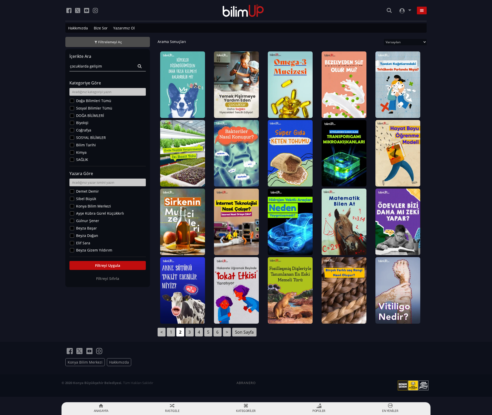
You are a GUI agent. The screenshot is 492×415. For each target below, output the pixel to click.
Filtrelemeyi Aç (110, 42)
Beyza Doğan (87, 235)
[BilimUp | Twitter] (77, 10)
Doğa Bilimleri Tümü (93, 100)
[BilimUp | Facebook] (69, 10)
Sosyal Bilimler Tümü (94, 108)
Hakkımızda (78, 28)
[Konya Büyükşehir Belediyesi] (414, 385)
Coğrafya (83, 130)
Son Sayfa (244, 332)
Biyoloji (82, 122)
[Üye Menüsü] (405, 10)
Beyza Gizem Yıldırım (94, 250)
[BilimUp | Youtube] (86, 10)
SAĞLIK (82, 159)
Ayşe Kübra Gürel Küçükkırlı (100, 213)
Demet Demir (87, 191)
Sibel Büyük (86, 198)
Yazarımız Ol (124, 28)
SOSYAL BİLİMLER (91, 137)
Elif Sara (83, 243)
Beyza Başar (86, 228)
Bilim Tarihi (86, 145)
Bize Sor (101, 28)
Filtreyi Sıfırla (107, 278)
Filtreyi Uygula (107, 265)
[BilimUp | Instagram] (95, 10)
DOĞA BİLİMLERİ (90, 115)
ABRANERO (246, 382)
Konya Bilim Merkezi (93, 206)
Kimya (81, 152)
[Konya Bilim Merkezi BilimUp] (243, 10)
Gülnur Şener (87, 220)
